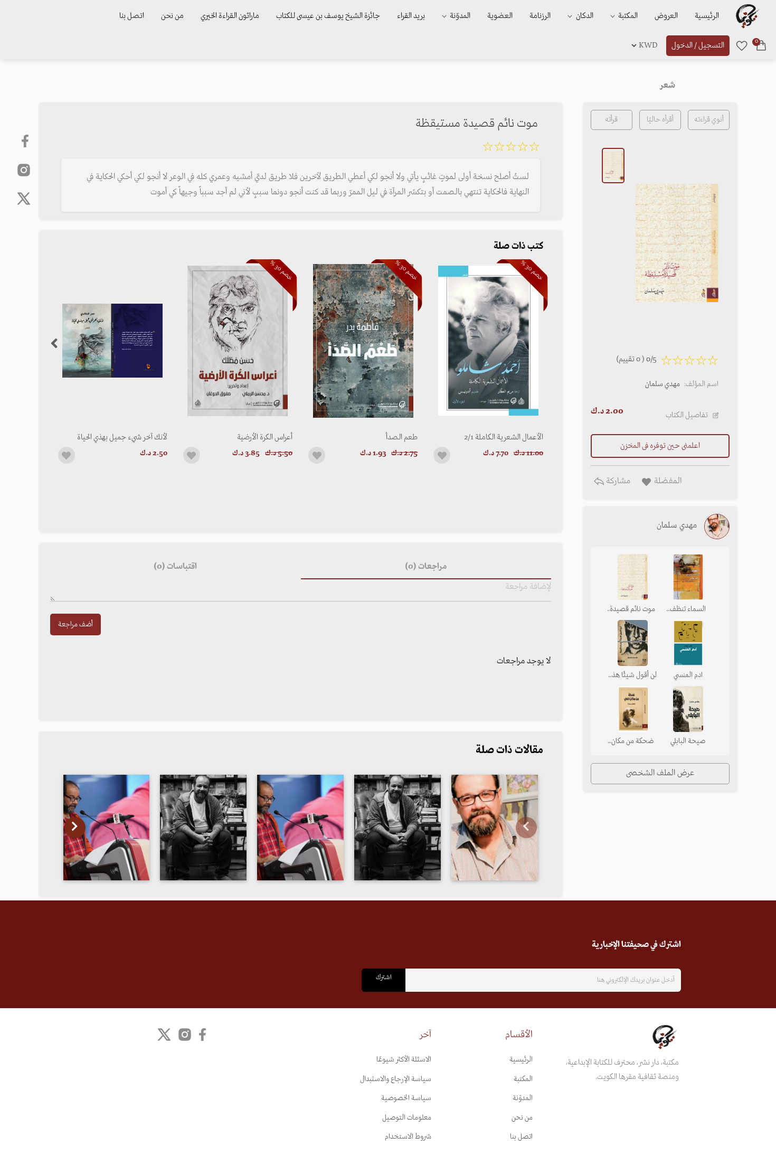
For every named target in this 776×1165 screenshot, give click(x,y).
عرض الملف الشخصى (660, 773)
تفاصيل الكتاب (687, 415)
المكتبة (627, 16)
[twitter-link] (164, 1034)
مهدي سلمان (662, 384)
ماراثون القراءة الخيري (230, 16)
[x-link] (23, 198)
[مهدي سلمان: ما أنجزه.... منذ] (203, 827)
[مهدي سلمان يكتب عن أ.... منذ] (494, 827)
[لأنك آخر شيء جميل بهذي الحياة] (112, 340)
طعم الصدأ (402, 437)
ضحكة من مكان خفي (632, 742)
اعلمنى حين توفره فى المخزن (660, 446)
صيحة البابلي (687, 741)
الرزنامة (540, 16)
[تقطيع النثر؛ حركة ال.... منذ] (397, 827)
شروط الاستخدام (408, 1136)
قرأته (611, 119)
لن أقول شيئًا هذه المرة (633, 676)
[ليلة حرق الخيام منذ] (300, 827)
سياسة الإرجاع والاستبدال (395, 1079)
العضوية (500, 16)
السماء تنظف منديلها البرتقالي (688, 610)
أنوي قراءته (709, 119)
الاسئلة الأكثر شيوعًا (403, 1059)
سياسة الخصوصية (406, 1098)
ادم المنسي (688, 675)
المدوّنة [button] (459, 16)
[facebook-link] (26, 141)
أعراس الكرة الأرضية (264, 437)
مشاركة (617, 481)
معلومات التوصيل (406, 1117)
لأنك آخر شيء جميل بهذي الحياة (122, 437)
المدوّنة (523, 1098)
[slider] (511, 148)
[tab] (426, 566)
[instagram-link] (23, 169)
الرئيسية (707, 16)
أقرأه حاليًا (660, 119)
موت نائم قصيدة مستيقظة (632, 610)
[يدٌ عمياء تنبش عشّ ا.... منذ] (106, 827)
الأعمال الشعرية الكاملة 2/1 (503, 437)
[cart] (761, 45)
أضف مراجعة (75, 624)
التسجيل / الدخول (697, 45)
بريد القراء (411, 16)
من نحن (172, 16)
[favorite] (741, 45)
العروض (666, 16)
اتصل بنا (131, 16)
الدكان (583, 16)
